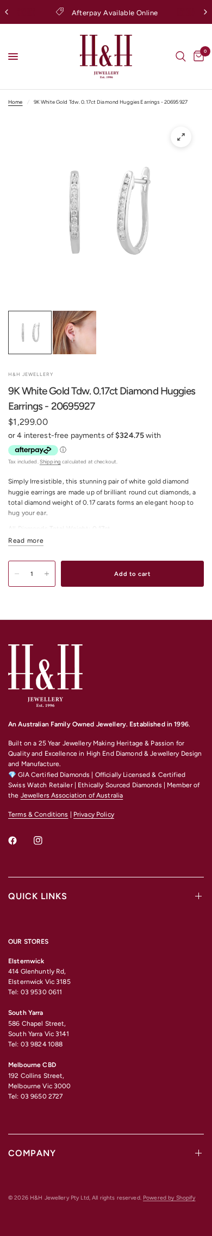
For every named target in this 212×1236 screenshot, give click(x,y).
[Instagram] (46, 840)
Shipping (50, 462)
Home (15, 102)
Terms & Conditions (38, 814)
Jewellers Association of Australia (72, 795)
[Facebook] (20, 840)
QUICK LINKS (37, 896)
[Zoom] (181, 137)
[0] (197, 56)
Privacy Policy (93, 814)
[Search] (181, 56)
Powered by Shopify (169, 1197)
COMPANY (32, 1153)
